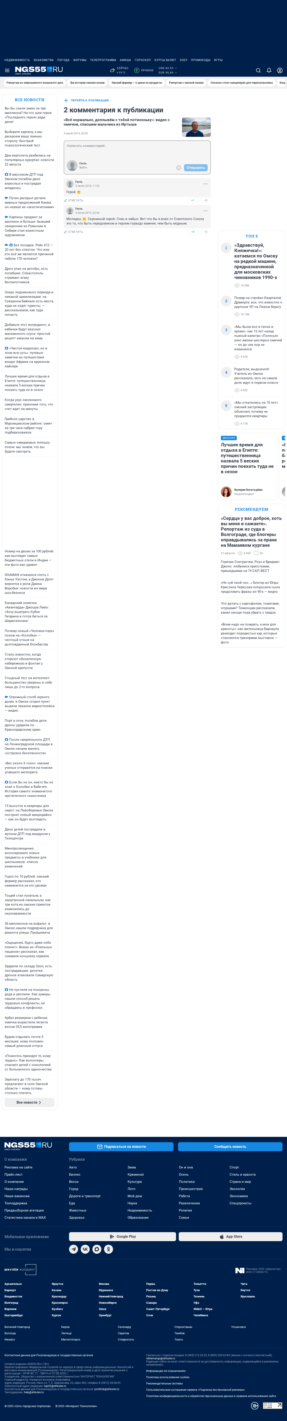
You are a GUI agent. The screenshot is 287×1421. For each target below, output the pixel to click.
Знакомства (44, 60)
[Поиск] (258, 70)
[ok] (108, 1249)
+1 (192, 200)
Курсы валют (165, 60)
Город (73, 1189)
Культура (135, 1182)
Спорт (234, 1167)
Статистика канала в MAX (25, 1218)
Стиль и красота (243, 1175)
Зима (132, 1167)
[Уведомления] (269, 70)
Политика (187, 1182)
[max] (96, 1249)
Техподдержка (15, 1203)
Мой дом (135, 1196)
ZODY (183, 60)
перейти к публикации (90, 100)
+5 (192, 231)
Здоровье (77, 1218)
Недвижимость (17, 60)
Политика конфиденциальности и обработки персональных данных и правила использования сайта (211, 1396)
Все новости (29, 99)
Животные (77, 1210)
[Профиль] (279, 70)
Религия (185, 1210)
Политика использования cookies (167, 1377)
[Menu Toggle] (7, 70)
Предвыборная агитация (24, 1210)
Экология (237, 1189)
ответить (75, 200)
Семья (184, 1218)
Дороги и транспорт (85, 1196)
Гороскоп (143, 60)
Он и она (186, 1167)
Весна (73, 1182)
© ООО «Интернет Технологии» (76, 1406)
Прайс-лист (13, 1175)
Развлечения (189, 1203)
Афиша (125, 60)
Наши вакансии (17, 1196)
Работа (184, 1196)
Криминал (136, 1175)
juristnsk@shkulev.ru (106, 1389)
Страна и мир (240, 1182)
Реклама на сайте (18, 1167)
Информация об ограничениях (166, 1371)
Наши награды (16, 1189)
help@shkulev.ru (34, 1392)
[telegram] (73, 1249)
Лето (131, 1189)
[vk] (85, 1249)
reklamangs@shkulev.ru (160, 1358)
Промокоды (201, 60)
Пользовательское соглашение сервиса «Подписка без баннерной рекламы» (195, 1389)
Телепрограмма (103, 60)
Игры (218, 60)
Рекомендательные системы (164, 1383)
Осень (184, 1175)
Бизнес (74, 1175)
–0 (205, 200)
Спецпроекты (240, 1203)
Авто (73, 1167)
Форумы (80, 60)
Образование (138, 1218)
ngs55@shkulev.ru (55, 1386)
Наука (132, 1203)
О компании (14, 1182)
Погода (63, 60)
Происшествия (191, 1189)
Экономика (239, 1196)
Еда (72, 1203)
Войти (83, 167)
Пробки (144, 70)
